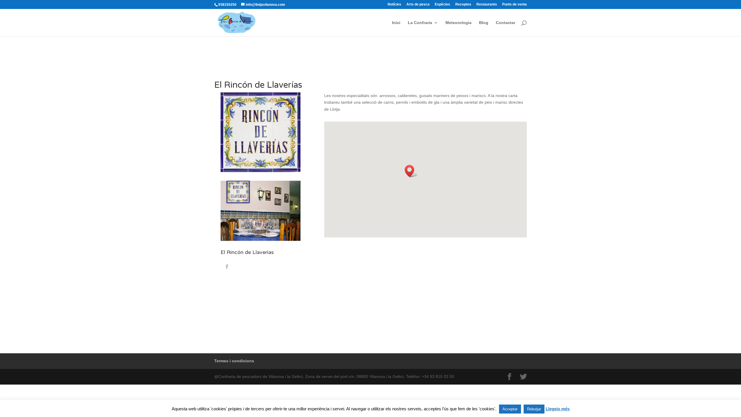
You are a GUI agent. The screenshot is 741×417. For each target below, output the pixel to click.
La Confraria (420, 23)
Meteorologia (458, 23)
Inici (396, 23)
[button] (411, 171)
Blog (483, 23)
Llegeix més (558, 408)
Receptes (463, 4)
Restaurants (486, 4)
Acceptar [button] (510, 409)
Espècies (442, 4)
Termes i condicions (234, 361)
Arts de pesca (418, 4)
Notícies (394, 4)
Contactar (505, 23)
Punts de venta (514, 4)
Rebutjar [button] (534, 409)
